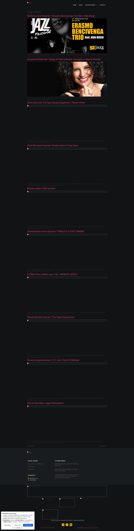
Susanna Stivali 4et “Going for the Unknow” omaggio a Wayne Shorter (64, 59)
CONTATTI (102, 5)
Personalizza (7, 525)
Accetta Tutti (28, 525)
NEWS (80, 5)
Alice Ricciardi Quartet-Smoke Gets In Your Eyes (52, 145)
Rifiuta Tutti (18, 525)
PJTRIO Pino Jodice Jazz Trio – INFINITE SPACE (52, 274)
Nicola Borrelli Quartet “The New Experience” (51, 317)
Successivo (103, 446)
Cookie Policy (51, 527)
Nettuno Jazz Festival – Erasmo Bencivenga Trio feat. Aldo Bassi (61, 16)
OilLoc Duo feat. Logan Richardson (45, 403)
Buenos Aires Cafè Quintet (41, 188)
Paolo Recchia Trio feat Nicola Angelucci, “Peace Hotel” (56, 102)
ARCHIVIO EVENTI (90, 5)
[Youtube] (71, 524)
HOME (74, 5)
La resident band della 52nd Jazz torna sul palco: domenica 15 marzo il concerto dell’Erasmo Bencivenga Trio (67, 476)
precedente (31, 446)
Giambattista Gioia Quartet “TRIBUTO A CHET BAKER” (56, 231)
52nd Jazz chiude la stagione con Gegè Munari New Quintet (66, 470)
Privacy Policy (44, 527)
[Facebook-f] (63, 524)
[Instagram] (67, 524)
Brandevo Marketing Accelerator (90, 527)
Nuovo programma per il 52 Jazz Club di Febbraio (53, 360)
